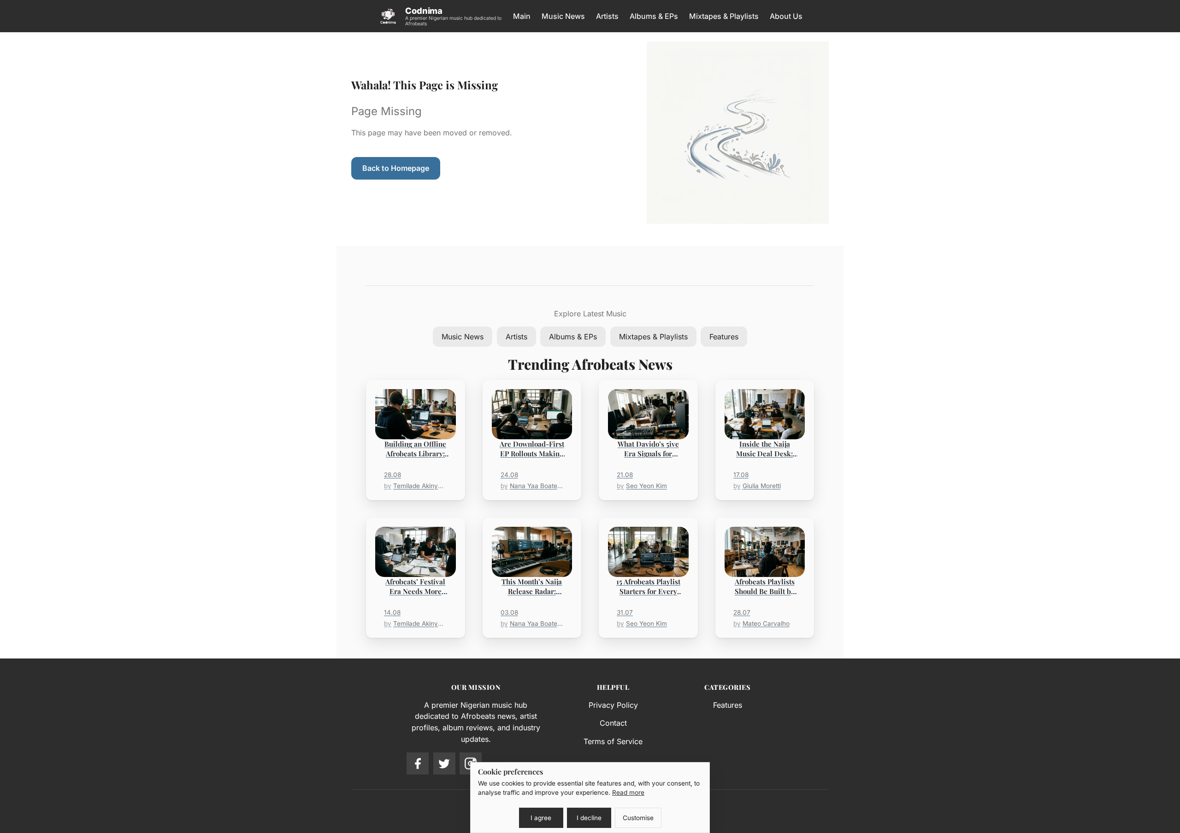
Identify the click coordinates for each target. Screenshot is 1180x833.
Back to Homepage (395, 168)
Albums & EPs (654, 16)
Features (723, 336)
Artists (607, 16)
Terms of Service (613, 741)
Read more (628, 792)
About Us (786, 16)
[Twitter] (444, 763)
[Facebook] (418, 763)
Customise (638, 817)
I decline (589, 817)
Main (522, 16)
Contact (613, 723)
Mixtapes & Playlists (724, 16)
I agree (541, 817)
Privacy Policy (613, 705)
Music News (563, 16)
